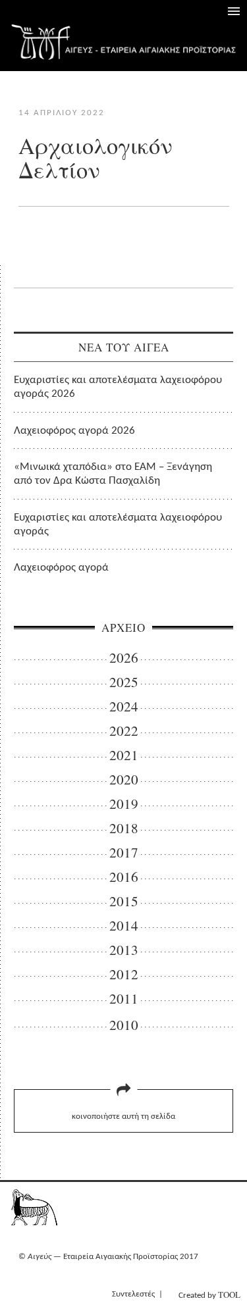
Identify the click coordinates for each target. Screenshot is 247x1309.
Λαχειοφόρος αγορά (61, 567)
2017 (123, 852)
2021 (123, 755)
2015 (123, 901)
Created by (209, 1294)
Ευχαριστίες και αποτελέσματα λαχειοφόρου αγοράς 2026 (118, 386)
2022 (123, 731)
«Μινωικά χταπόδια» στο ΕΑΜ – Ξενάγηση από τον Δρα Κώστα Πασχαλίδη (113, 473)
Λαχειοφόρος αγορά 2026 (74, 430)
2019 (123, 804)
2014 (123, 926)
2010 (123, 1025)
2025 (123, 682)
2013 (123, 950)
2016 (123, 877)
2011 (123, 999)
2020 (123, 779)
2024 (123, 706)
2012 (123, 974)
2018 (123, 828)
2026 (123, 658)
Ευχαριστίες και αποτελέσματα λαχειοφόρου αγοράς (118, 524)
